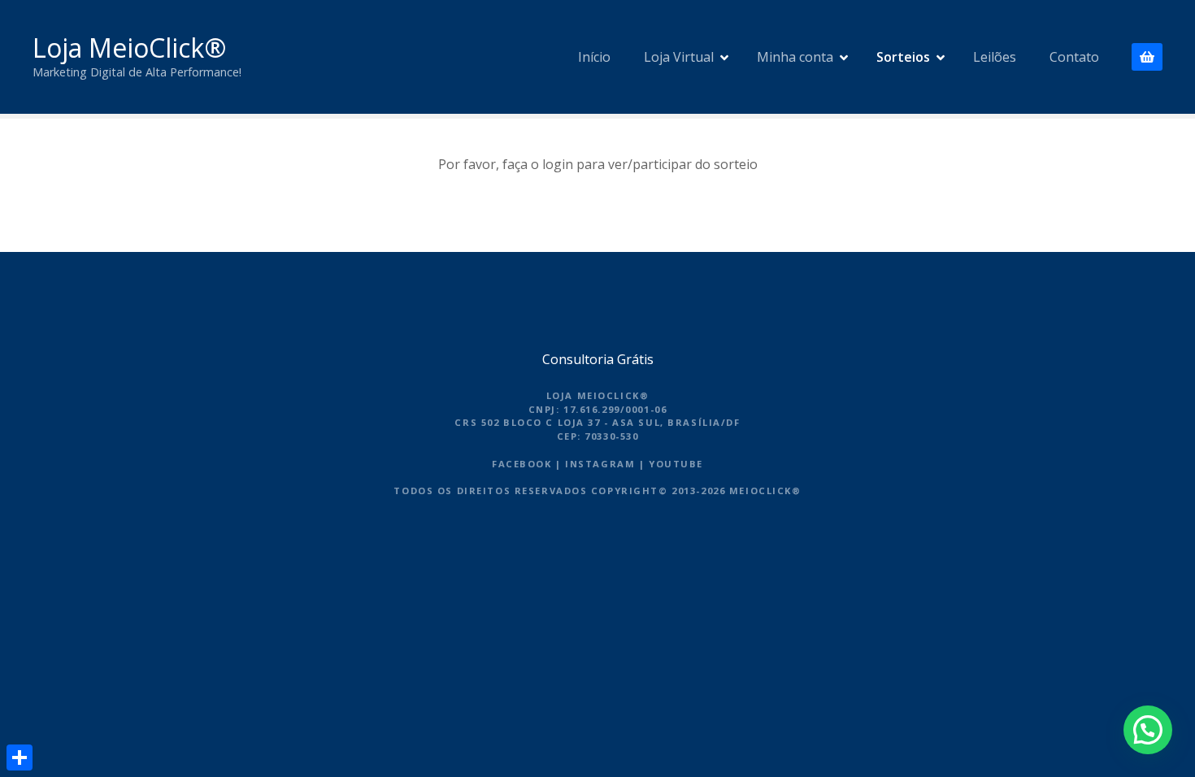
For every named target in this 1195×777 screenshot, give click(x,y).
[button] (1147, 729)
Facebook (522, 464)
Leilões (994, 57)
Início (594, 57)
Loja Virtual (679, 57)
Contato (1074, 57)
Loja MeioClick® (129, 47)
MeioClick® (765, 490)
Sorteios (903, 57)
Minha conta (795, 57)
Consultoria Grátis (598, 359)
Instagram (600, 464)
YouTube (676, 464)
